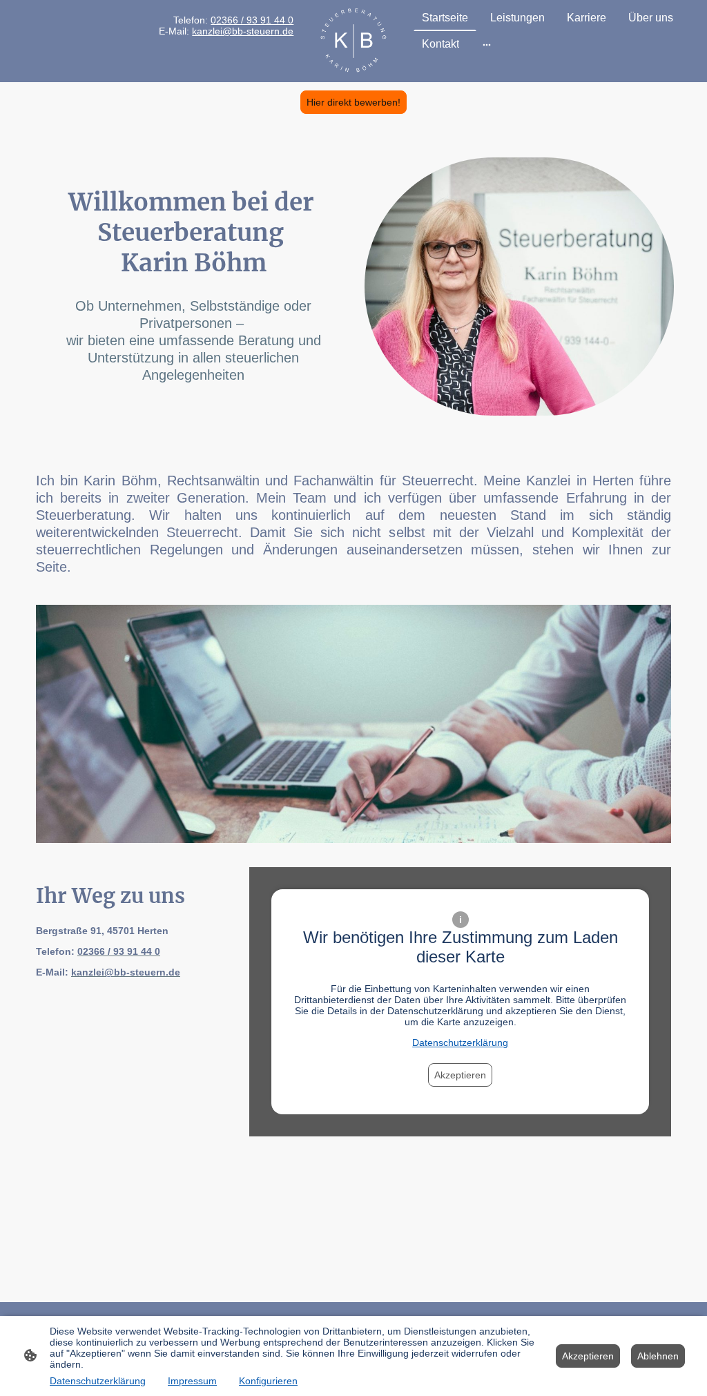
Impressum (192, 1380)
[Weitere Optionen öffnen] (487, 44)
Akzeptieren (460, 1074)
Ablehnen (658, 1355)
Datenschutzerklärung (460, 1042)
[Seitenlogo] (353, 41)
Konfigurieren (268, 1380)
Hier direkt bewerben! (353, 102)
